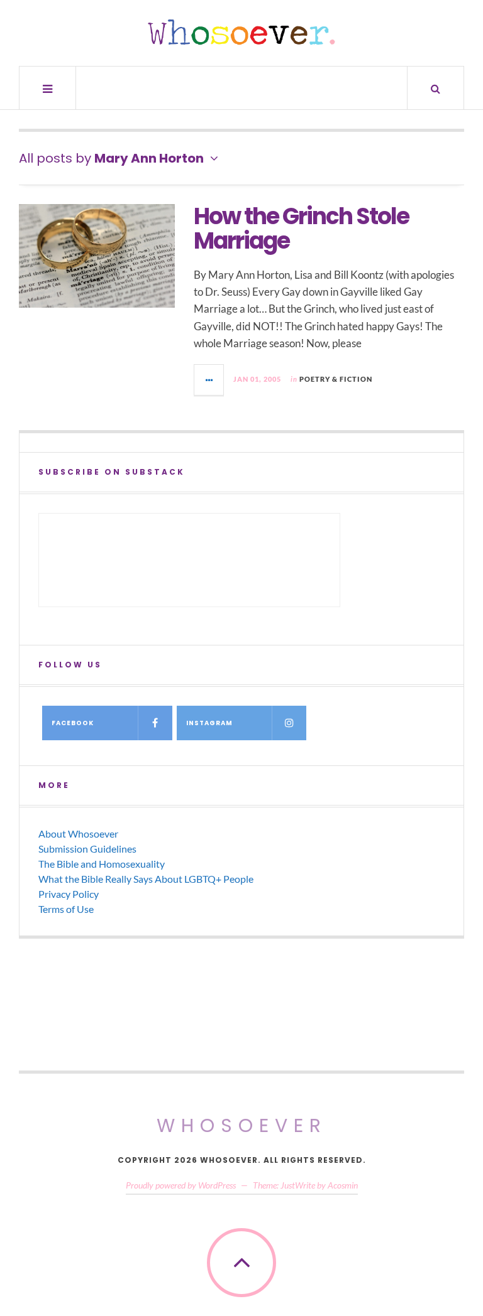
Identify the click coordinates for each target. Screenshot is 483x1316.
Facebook (73, 723)
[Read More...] (209, 380)
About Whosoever (78, 833)
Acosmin (343, 1185)
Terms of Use (66, 909)
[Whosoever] (241, 32)
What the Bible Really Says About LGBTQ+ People (145, 879)
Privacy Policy (68, 894)
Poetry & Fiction (335, 379)
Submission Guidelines (87, 849)
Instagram (209, 723)
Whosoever (242, 1125)
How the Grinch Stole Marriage (301, 228)
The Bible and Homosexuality (101, 864)
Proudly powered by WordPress (181, 1185)
